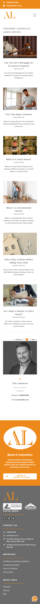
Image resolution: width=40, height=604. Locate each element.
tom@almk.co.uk (23, 400)
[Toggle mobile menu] (35, 15)
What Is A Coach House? (18, 159)
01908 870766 (12, 2)
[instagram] (9, 518)
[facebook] (4, 518)
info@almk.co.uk (13, 6)
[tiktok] (13, 518)
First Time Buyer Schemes (18, 114)
